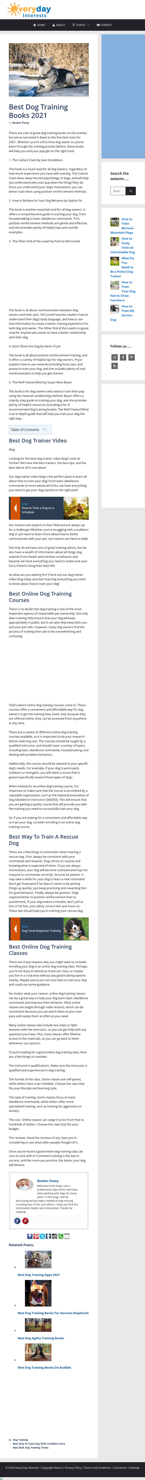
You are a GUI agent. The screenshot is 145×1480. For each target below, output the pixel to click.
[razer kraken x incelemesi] (72, 1478)
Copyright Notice (52, 1467)
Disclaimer (120, 1467)
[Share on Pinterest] (36, 1236)
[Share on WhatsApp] (60, 1236)
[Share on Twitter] (42, 1236)
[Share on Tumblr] (48, 1236)
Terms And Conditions (97, 1467)
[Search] (131, 191)
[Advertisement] (49, 277)
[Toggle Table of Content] (44, 429)
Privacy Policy (73, 1467)
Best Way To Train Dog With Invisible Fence (39, 1443)
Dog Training (20, 1439)
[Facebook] (17, 1221)
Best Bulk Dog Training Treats (30, 1447)
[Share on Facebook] (30, 1236)
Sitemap (135, 1467)
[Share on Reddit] (54, 1236)
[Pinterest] (25, 1221)
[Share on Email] (67, 1236)
